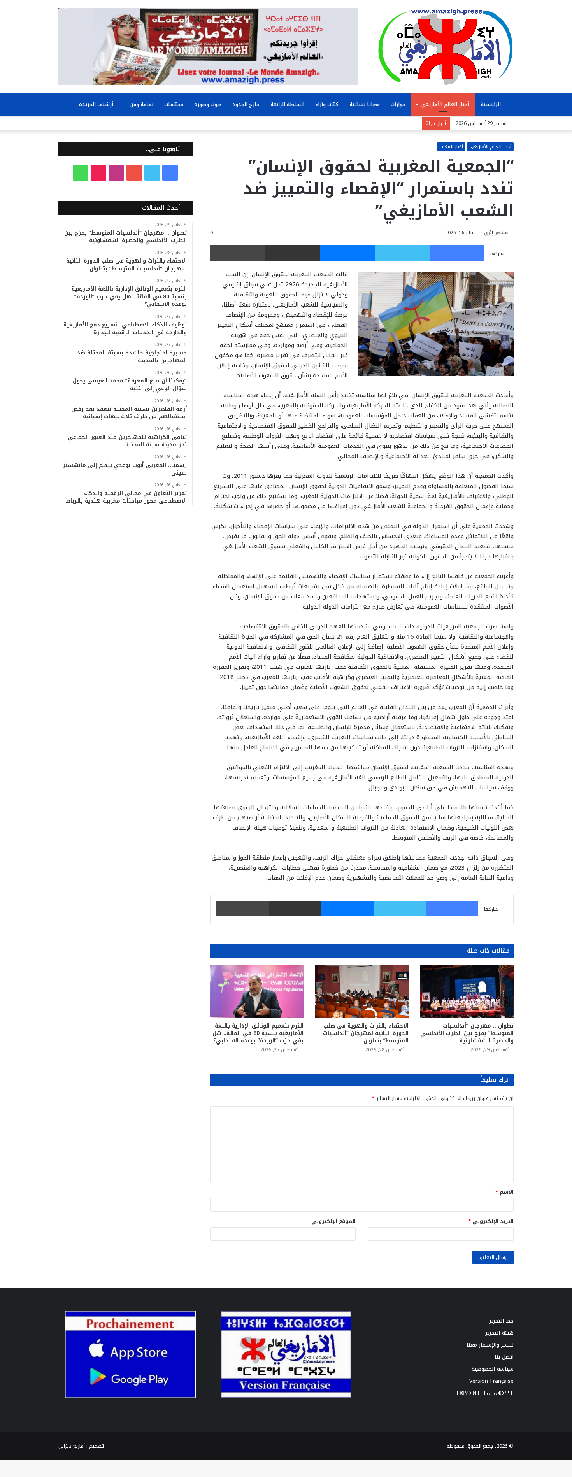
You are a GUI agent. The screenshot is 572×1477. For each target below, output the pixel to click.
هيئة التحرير (500, 1333)
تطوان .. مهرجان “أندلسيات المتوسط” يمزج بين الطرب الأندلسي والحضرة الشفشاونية (467, 1033)
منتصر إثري (496, 232)
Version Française (491, 1381)
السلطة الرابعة (287, 104)
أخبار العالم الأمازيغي (445, 104)
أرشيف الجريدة (97, 104)
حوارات (398, 104)
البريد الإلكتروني (491, 1221)
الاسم (504, 1192)
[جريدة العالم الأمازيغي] (445, 46)
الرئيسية (491, 104)
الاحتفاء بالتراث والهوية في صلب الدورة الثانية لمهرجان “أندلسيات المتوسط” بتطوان (366, 1033)
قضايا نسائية (364, 104)
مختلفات (173, 104)
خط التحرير (502, 1321)
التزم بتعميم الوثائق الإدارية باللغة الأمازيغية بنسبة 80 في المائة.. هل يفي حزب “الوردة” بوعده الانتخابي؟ (258, 1033)
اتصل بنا (504, 1357)
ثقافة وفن (141, 104)
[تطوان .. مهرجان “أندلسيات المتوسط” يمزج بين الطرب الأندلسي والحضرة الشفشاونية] (467, 991)
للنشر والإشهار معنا (490, 1345)
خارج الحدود (246, 104)
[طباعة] (237, 253)
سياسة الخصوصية (493, 1369)
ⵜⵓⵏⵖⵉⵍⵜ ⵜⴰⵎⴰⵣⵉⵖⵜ (484, 1393)
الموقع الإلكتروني (333, 1221)
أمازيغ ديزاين (71, 1446)
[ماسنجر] (347, 253)
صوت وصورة (207, 104)
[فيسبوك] (457, 253)
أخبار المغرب (451, 146)
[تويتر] (402, 253)
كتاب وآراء (327, 104)
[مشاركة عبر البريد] (292, 253)
